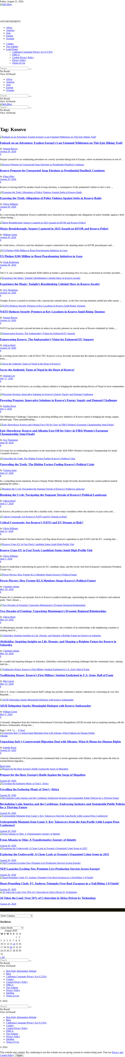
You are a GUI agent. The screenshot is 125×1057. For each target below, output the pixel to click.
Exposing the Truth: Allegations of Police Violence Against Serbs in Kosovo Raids (50, 198)
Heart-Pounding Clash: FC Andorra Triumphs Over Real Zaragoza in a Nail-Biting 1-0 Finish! (59, 883)
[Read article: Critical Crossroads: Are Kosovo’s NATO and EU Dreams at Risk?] (62, 516)
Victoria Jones (10, 470)
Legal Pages (12, 49)
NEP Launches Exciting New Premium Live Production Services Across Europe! (50, 868)
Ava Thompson (10, 290)
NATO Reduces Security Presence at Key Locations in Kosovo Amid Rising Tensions (52, 311)
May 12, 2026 (7, 684)
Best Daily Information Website (21, 971)
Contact (10, 43)
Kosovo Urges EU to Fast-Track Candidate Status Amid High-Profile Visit (46, 550)
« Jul (2, 957)
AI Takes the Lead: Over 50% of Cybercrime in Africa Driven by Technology (48, 898)
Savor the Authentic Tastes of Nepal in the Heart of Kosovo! (37, 369)
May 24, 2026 (7, 619)
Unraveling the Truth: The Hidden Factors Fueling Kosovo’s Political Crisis (47, 464)
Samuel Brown (10, 148)
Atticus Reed (9, 345)
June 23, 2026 (7, 473)
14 (14, 944)
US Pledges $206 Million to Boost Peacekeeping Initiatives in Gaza (41, 256)
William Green (10, 234)
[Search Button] (30, 69)
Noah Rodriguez (11, 262)
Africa (9, 27)
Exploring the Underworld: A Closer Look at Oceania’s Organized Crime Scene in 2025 (54, 854)
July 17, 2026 (6, 378)
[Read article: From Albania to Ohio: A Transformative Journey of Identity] (62, 834)
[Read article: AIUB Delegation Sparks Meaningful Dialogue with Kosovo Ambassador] (62, 699)
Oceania (10, 38)
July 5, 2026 (6, 409)
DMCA (16, 54)
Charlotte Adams (11, 586)
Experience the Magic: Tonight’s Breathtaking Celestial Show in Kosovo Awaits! (50, 284)
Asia (8, 33)
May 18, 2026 (7, 653)
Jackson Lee (9, 375)
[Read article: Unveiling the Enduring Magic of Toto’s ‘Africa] (62, 783)
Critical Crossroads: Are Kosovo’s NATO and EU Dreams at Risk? (41, 522)
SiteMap (10, 993)
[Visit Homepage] (6, 4)
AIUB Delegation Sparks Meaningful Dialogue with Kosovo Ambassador (45, 705)
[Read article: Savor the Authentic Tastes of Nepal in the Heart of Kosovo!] (62, 364)
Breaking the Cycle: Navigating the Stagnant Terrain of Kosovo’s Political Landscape (53, 494)
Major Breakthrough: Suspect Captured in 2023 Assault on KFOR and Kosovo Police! (54, 228)
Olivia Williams (10, 204)
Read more (5, 766)
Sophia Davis (9, 406)
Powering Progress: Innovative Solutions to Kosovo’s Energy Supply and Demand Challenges (58, 400)
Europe (9, 35)
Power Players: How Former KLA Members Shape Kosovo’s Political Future (48, 580)
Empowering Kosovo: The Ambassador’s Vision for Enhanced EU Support (47, 339)
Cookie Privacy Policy (23, 57)
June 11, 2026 (6, 531)
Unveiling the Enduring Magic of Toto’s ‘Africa (29, 789)
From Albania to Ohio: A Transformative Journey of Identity (38, 839)
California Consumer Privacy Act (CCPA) (32, 52)
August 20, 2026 (8, 151)
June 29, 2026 (7, 442)
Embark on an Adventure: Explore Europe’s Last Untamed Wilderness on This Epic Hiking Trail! (61, 142)
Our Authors (12, 46)
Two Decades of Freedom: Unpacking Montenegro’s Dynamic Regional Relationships (53, 611)
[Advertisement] (55, 13)
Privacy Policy (19, 60)
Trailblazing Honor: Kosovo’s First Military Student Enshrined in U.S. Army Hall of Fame (56, 675)
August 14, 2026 (8, 292)
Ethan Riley (8, 176)
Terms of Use (18, 63)
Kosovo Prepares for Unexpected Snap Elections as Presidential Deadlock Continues (52, 170)
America (10, 30)
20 (11, 947)
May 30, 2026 (7, 589)
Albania (4, 735)
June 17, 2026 (7, 503)
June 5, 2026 (6, 558)
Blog (8, 973)
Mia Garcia (8, 681)
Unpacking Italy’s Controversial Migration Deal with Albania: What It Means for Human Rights (60, 741)
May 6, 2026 (6, 714)
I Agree (19, 1055)
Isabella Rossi (9, 747)
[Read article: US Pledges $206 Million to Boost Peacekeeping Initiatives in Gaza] (62, 250)
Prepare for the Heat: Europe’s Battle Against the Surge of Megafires (43, 774)
